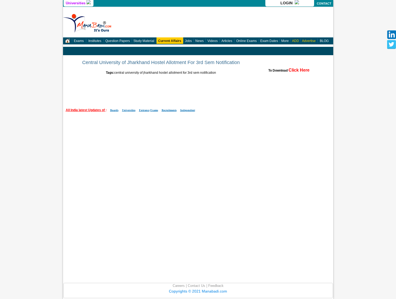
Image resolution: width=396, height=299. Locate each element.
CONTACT (324, 3)
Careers (179, 286)
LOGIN (287, 3)
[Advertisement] (161, 87)
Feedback (215, 286)
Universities (76, 3)
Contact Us (196, 286)
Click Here (299, 70)
